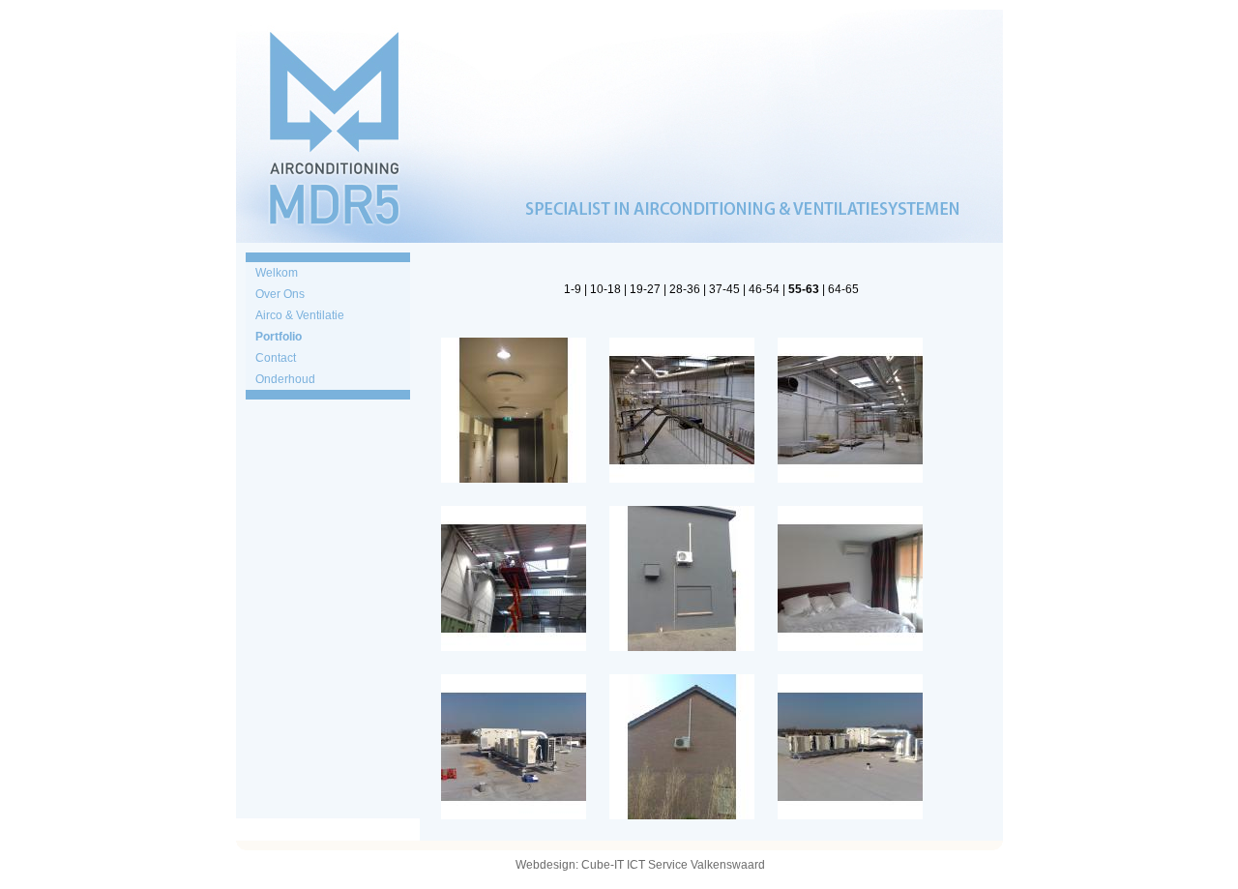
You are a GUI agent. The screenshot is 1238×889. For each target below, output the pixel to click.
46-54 (764, 289)
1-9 (572, 289)
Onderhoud (285, 379)
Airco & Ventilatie (299, 315)
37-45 (724, 289)
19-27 (645, 289)
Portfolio (278, 336)
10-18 (605, 289)
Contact (275, 358)
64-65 (843, 289)
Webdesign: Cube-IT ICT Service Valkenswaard (640, 865)
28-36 (684, 289)
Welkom (276, 273)
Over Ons (280, 294)
